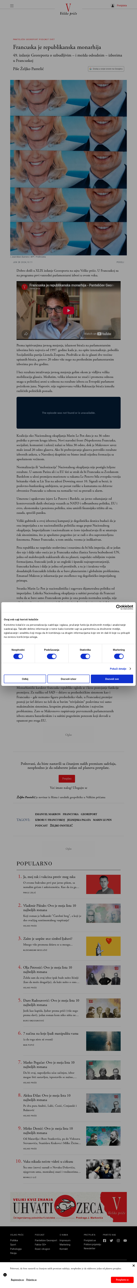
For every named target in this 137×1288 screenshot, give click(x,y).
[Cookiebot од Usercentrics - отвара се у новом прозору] (118, 607)
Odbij (25, 678)
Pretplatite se (122, 1279)
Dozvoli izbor (68, 678)
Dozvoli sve (112, 678)
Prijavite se (31, 1279)
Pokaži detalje (118, 668)
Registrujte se (17, 1279)
